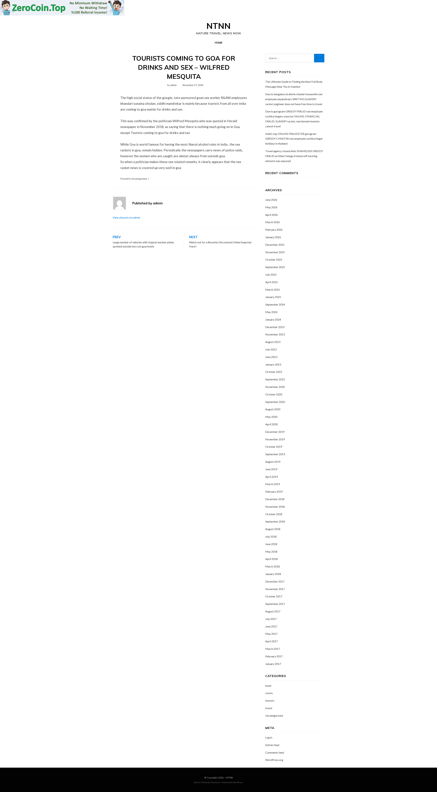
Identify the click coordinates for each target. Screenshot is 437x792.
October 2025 (273, 259)
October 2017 (273, 596)
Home (218, 42)
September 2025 (275, 267)
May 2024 (271, 312)
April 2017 (271, 641)
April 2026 (271, 214)
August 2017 (272, 611)
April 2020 (271, 424)
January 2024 (273, 319)
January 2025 (273, 297)
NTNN (218, 26)
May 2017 (271, 633)
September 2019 (275, 454)
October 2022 (273, 371)
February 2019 (274, 491)
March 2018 (272, 566)
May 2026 (271, 207)
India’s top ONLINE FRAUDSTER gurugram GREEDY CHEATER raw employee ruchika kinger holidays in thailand (294, 138)
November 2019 (275, 439)
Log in (268, 737)
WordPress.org (274, 759)
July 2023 (271, 349)
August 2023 (272, 341)
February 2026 (274, 229)
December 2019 (274, 431)
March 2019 (272, 484)
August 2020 (272, 409)
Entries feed (272, 745)
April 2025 (271, 282)
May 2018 (271, 551)
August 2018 (272, 529)
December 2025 (274, 244)
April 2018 (271, 558)
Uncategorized (139, 178)
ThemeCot (215, 782)
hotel (268, 685)
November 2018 (275, 506)
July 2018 (271, 536)
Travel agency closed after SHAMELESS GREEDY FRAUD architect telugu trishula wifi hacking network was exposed (294, 156)
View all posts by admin (126, 217)
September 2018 (275, 521)
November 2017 (275, 589)
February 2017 (274, 656)
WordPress (238, 782)
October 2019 (273, 446)
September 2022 (275, 379)
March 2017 (272, 648)
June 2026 (271, 199)
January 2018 (273, 574)
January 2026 (273, 237)
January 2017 (273, 663)
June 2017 (271, 626)
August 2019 (272, 461)
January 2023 (273, 364)
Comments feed (274, 752)
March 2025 (272, 289)
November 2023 (275, 334)
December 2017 (274, 581)
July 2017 (271, 618)
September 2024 (275, 304)
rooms (269, 693)
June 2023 (271, 356)
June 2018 (271, 544)
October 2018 (273, 514)
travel (268, 708)
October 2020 (273, 394)
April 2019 (271, 476)
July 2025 (271, 274)
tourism (269, 700)
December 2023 (274, 327)
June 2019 (271, 469)
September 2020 (275, 401)
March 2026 (272, 222)
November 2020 (275, 386)
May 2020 (271, 416)
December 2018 (274, 499)
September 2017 (275, 603)
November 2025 (275, 252)
